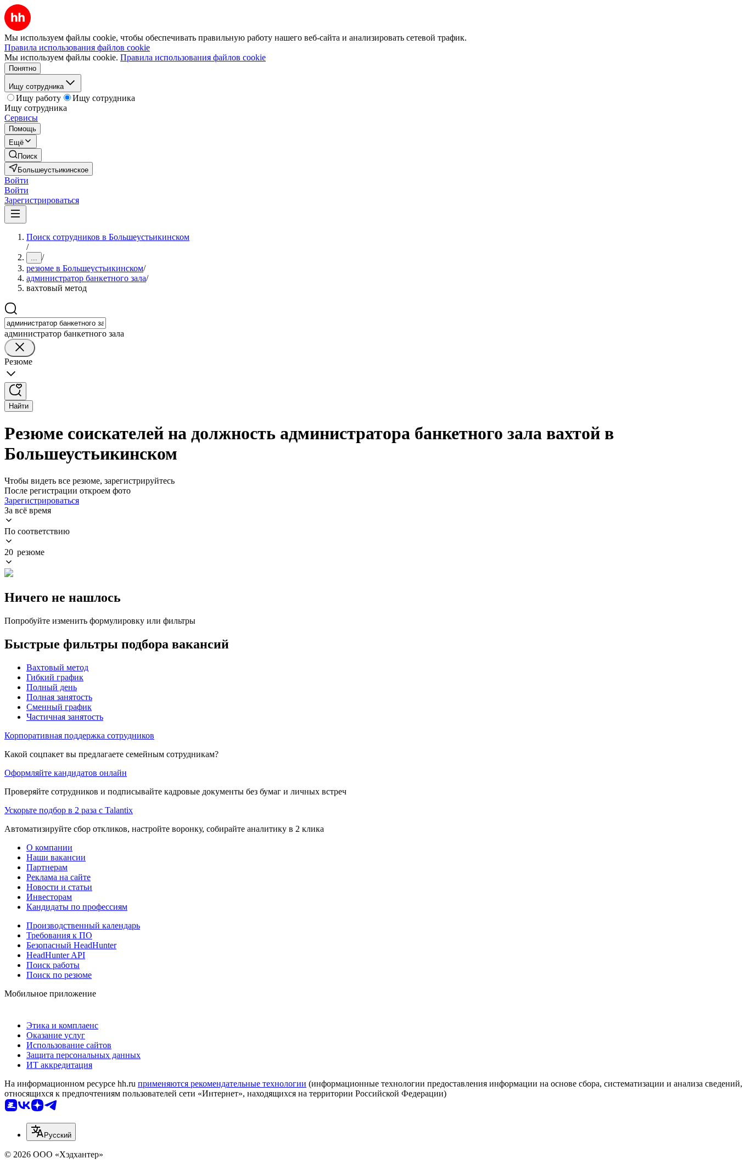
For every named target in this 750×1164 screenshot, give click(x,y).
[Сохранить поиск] (15, 391)
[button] (16, 180)
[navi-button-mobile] (15, 214)
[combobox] (55, 323)
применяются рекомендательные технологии (222, 1083)
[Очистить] (19, 348)
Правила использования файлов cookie (193, 57)
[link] (23, 155)
